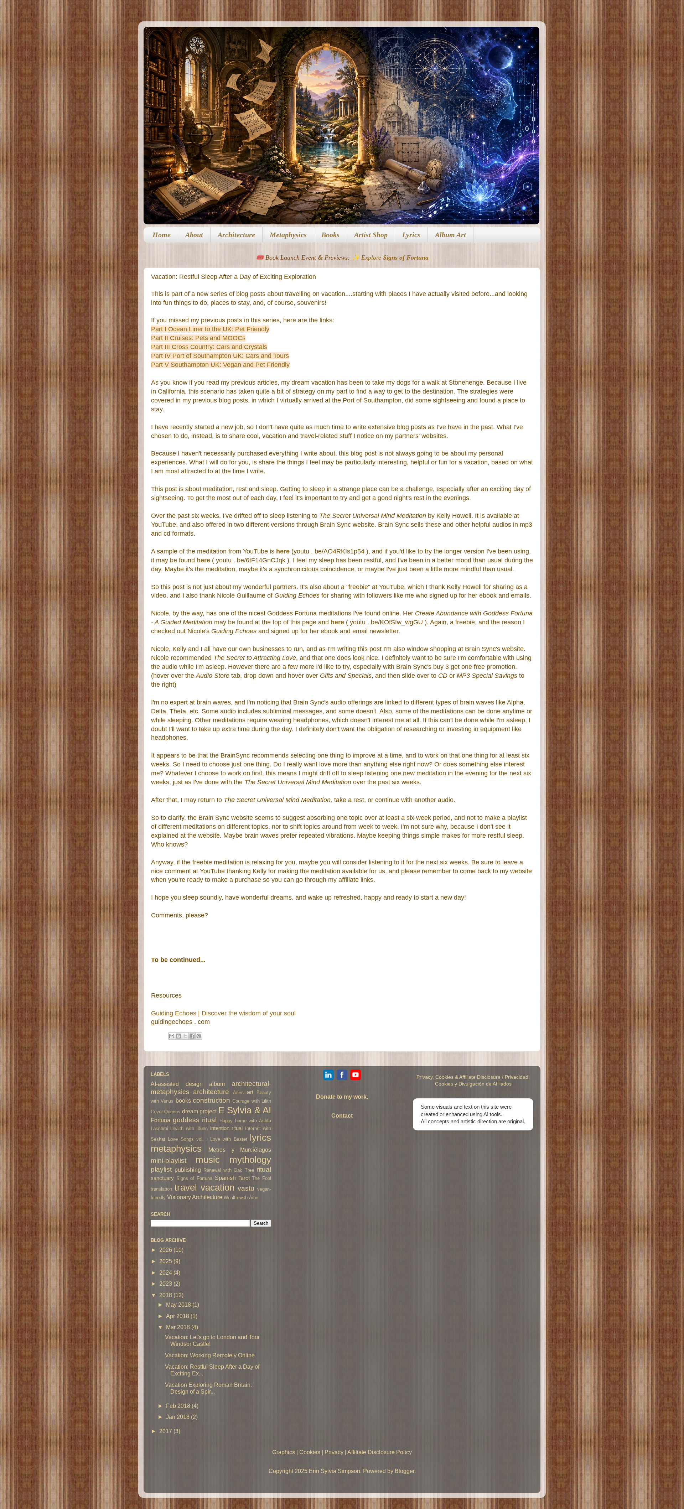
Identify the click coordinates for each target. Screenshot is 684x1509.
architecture (211, 1092)
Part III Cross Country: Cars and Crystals (209, 346)
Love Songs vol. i (187, 1139)
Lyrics (411, 235)
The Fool (261, 1178)
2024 (166, 1272)
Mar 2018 (178, 1327)
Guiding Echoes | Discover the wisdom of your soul (223, 1013)
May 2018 (179, 1304)
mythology (250, 1160)
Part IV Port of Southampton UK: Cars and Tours (220, 355)
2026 (166, 1250)
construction (211, 1100)
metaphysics (176, 1149)
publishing (188, 1169)
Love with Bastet (228, 1139)
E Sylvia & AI (244, 1110)
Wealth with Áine (241, 1197)
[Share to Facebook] (192, 1036)
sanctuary (162, 1178)
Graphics (283, 1452)
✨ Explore (390, 257)
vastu (246, 1188)
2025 (166, 1261)
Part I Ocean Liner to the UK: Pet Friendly (210, 329)
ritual (263, 1169)
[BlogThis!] (178, 1036)
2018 (166, 1295)
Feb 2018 (179, 1406)
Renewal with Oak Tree (228, 1170)
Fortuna (160, 1120)
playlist (161, 1169)
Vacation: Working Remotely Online (210, 1355)
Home (161, 235)
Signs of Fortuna (194, 1178)
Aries (238, 1092)
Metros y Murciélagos (239, 1149)
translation (161, 1189)
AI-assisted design (177, 1084)
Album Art (450, 235)
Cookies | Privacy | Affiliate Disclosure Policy (355, 1452)
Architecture (236, 235)
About (194, 235)
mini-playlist (168, 1160)
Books (330, 235)
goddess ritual (195, 1120)
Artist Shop (371, 235)
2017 (166, 1431)
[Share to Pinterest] (198, 1036)
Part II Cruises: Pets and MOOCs (198, 338)
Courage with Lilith (251, 1101)
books (183, 1100)
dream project (199, 1111)
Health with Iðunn (189, 1128)
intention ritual (226, 1128)
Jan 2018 (178, 1417)
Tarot (244, 1178)
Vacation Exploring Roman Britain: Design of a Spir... (208, 1388)
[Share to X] (185, 1036)
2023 (166, 1283)
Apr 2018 (178, 1316)
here (337, 622)
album (217, 1084)
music (208, 1160)
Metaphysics (288, 235)
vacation (217, 1187)
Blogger (404, 1471)
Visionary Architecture (194, 1197)
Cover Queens (165, 1111)
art (250, 1092)
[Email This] (171, 1036)
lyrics (260, 1138)
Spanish (225, 1178)
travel (186, 1187)
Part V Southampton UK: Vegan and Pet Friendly (220, 364)
